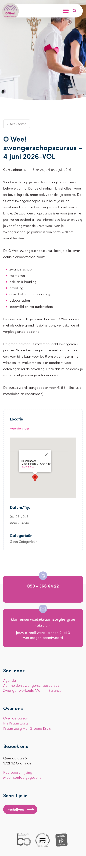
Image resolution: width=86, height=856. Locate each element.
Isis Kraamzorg (15, 722)
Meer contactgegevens (22, 777)
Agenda (9, 680)
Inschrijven (15, 809)
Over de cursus (15, 717)
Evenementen (28, 466)
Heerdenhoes (20, 428)
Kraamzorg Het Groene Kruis (27, 728)
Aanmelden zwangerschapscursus (31, 685)
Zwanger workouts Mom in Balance (32, 690)
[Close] (46, 455)
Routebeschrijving (17, 772)
